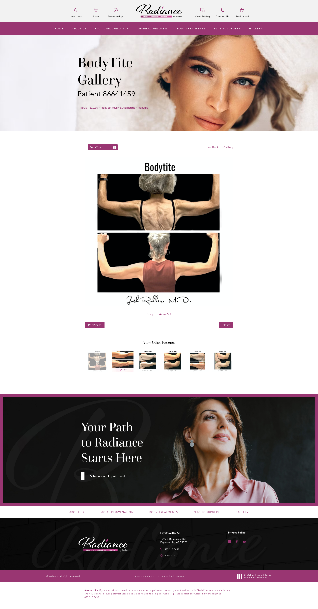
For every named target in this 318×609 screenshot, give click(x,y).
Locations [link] (76, 16)
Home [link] (59, 28)
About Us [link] (79, 28)
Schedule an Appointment (107, 476)
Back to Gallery (222, 147)
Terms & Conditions (144, 576)
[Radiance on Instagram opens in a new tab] (229, 542)
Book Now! (242, 16)
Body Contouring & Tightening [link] (118, 108)
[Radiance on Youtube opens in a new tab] (244, 542)
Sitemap (179, 576)
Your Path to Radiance (112, 442)
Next (226, 325)
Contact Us (222, 16)
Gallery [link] (255, 28)
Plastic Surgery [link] (227, 28)
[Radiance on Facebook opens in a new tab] (237, 542)
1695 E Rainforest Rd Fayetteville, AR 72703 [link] (174, 540)
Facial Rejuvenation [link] (112, 28)
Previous (94, 325)
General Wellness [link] (153, 28)
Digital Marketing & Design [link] (258, 576)
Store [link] (95, 16)
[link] (169, 549)
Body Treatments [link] (191, 28)
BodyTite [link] (143, 108)
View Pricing (202, 16)
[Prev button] (153, 378)
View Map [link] (170, 555)
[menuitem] (59, 28)
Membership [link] (115, 16)
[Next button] (164, 378)
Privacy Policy (237, 532)
